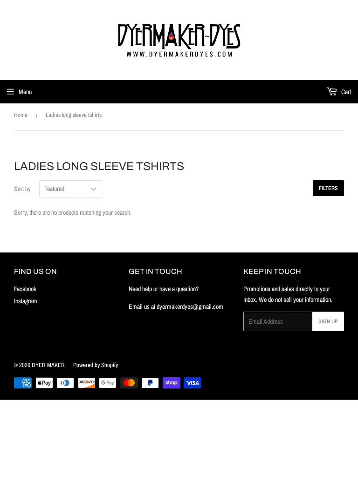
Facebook (25, 289)
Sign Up (328, 321)
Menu (25, 92)
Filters (328, 188)
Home (21, 115)
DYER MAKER (48, 365)
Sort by (22, 188)
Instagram (25, 301)
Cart (345, 92)
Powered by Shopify (95, 365)
